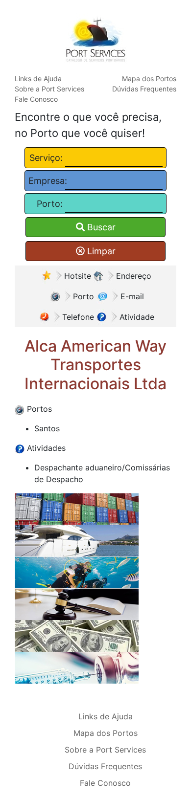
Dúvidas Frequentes (144, 89)
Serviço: (46, 158)
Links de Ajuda (38, 78)
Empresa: (45, 181)
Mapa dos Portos (149, 78)
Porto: (50, 204)
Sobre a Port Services (49, 89)
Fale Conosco (36, 99)
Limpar (100, 251)
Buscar (100, 227)
